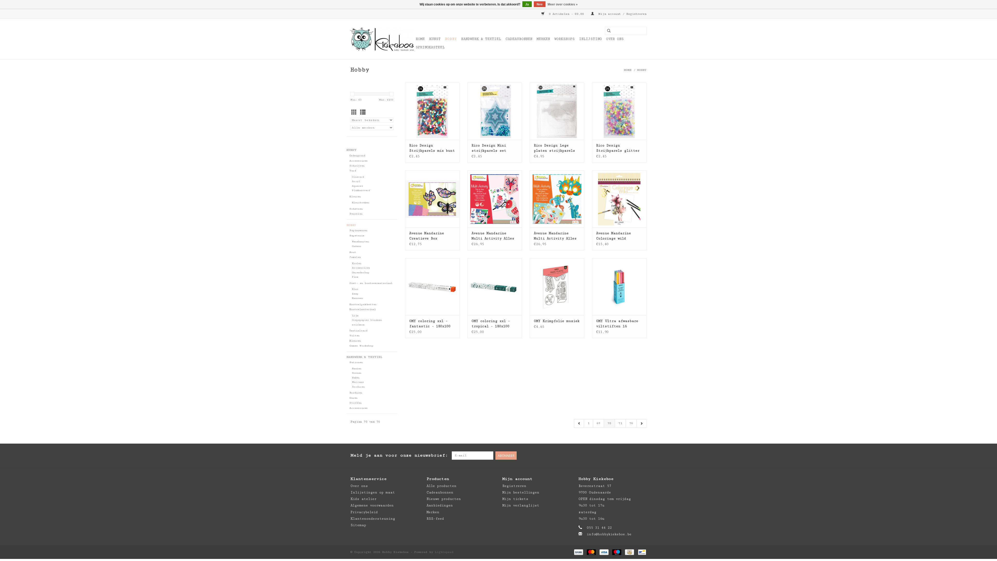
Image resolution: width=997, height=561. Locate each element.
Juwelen (355, 257)
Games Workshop (361, 345)
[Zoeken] (609, 31)
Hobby (451, 39)
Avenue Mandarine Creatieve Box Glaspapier (426, 236)
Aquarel (357, 186)
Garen (353, 397)
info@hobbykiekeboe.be (609, 534)
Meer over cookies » (563, 4)
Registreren (514, 486)
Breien (356, 373)
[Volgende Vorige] (641, 423)
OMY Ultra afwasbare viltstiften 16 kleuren (617, 324)
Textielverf (358, 330)
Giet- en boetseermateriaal (371, 283)
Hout (352, 252)
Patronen (356, 362)
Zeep (355, 293)
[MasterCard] (591, 552)
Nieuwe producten (444, 499)
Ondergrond (357, 155)
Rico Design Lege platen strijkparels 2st (554, 148)
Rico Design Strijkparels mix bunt (432, 148)
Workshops (564, 39)
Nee (540, 4)
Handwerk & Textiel (481, 39)
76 (631, 423)
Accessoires (358, 160)
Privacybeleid (364, 512)
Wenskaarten (360, 241)
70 (609, 423)
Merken (543, 39)
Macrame (358, 382)
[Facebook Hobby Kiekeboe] (621, 455)
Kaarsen (357, 298)
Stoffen (355, 402)
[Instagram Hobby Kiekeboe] (642, 455)
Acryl (356, 181)
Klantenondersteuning (373, 519)
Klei (355, 289)
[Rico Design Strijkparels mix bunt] (432, 111)
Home (420, 39)
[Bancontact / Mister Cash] (641, 552)
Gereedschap (360, 272)
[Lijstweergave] (363, 113)
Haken (356, 377)
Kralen (356, 263)
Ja (527, 4)
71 (620, 423)
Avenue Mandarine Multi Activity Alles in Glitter (555, 236)
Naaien (356, 368)
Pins (355, 277)
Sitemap (358, 525)
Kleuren (355, 196)
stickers (358, 324)
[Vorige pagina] (579, 423)
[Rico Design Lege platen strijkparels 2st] (557, 111)
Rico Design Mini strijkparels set (488, 148)
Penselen (355, 213)
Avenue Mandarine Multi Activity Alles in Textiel (492, 236)
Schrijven (357, 165)
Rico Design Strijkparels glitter (617, 148)
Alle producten (441, 486)
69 (598, 423)
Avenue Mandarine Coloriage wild (613, 236)
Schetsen (356, 208)
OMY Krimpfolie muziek (557, 321)
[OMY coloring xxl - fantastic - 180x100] (432, 286)
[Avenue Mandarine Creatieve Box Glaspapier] (432, 199)
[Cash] (629, 552)
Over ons (615, 39)
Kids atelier (363, 499)
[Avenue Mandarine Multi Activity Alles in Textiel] (494, 199)
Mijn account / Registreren (621, 14)
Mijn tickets (515, 499)
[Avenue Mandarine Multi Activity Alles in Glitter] (557, 199)
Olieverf (358, 177)
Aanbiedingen (440, 505)
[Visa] (604, 552)
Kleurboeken (360, 202)
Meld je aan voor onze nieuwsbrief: (399, 455)
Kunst (435, 39)
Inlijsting (590, 39)
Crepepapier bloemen (367, 320)
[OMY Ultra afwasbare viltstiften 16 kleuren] (619, 286)
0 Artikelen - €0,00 (566, 14)
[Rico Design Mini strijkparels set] (494, 111)
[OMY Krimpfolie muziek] (557, 286)
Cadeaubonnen (519, 39)
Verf (352, 170)
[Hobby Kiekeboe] (382, 39)
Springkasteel (430, 47)
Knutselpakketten (362, 304)
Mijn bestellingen (520, 492)
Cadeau (356, 246)
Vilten (354, 335)
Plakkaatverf (361, 190)
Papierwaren (358, 230)
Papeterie (356, 235)
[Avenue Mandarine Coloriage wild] (619, 199)
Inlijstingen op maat (373, 492)
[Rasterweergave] (354, 113)
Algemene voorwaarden (372, 505)
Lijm (355, 315)
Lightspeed (444, 552)
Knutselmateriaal (362, 309)
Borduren (358, 386)
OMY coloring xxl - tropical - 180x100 (490, 323)
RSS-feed (435, 519)
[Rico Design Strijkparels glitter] (619, 111)
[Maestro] (616, 552)
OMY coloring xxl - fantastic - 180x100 (429, 323)
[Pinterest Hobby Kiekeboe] (632, 455)
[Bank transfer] (578, 552)
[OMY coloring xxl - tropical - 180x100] (494, 286)
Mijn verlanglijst (520, 505)
